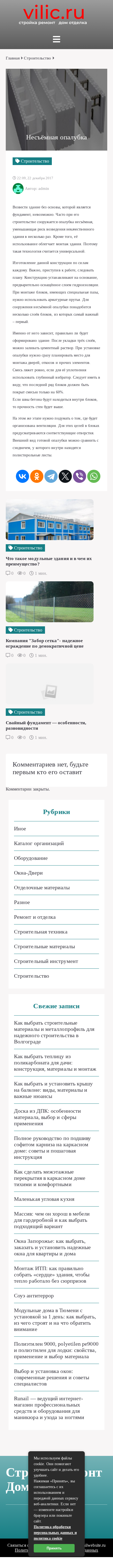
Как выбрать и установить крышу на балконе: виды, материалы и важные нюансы (53, 1090)
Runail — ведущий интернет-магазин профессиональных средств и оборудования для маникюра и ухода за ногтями (49, 1407)
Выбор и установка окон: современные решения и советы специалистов (51, 1377)
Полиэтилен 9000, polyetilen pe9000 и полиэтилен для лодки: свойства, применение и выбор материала (56, 1350)
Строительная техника (40, 932)
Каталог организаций (39, 843)
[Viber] (79, 476)
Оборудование (31, 858)
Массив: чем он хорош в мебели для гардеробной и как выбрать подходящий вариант (52, 1220)
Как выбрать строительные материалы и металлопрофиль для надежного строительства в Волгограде (54, 1032)
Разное (22, 902)
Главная (13, 58)
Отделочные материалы (42, 887)
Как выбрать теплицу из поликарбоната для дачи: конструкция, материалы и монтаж (55, 1062)
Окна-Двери (28, 873)
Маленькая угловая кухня (44, 1199)
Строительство (37, 58)
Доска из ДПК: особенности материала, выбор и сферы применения (47, 1117)
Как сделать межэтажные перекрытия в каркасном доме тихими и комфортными (49, 1178)
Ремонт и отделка (35, 917)
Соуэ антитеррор (34, 1295)
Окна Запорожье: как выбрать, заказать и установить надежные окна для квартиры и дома (52, 1247)
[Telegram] (51, 476)
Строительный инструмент (46, 961)
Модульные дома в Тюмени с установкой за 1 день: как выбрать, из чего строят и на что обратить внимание (55, 1319)
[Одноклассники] (36, 476)
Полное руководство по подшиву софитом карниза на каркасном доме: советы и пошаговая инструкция (52, 1147)
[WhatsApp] (93, 476)
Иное (20, 828)
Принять (54, 1548)
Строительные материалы (44, 946)
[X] (65, 476)
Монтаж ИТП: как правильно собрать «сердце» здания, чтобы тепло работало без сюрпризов (51, 1274)
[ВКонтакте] (22, 476)
